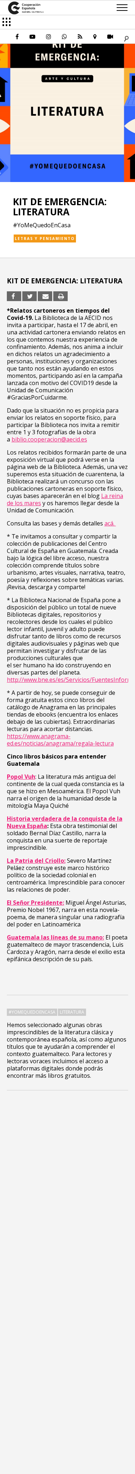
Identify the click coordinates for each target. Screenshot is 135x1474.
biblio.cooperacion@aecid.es (49, 439)
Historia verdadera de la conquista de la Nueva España (64, 822)
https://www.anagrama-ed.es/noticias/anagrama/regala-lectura (60, 739)
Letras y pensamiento (45, 238)
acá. (110, 523)
